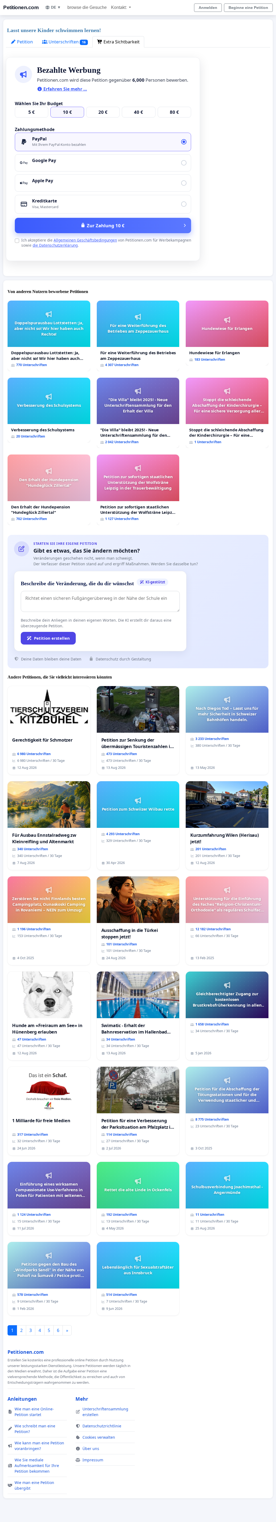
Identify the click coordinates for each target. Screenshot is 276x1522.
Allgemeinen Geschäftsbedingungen (85, 240)
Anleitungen (22, 1399)
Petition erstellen (52, 638)
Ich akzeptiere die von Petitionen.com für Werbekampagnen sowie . (106, 242)
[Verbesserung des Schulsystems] (49, 410)
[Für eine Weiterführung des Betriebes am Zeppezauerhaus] (138, 336)
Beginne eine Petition (248, 7)
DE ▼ (56, 7)
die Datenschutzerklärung (55, 245)
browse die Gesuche (87, 7)
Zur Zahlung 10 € (106, 225)
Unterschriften (66, 42)
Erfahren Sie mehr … (64, 89)
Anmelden (208, 7)
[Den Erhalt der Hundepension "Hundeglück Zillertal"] (49, 489)
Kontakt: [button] (119, 7)
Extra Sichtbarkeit (121, 42)
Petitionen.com (21, 7)
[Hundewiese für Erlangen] (227, 333)
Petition (24, 42)
